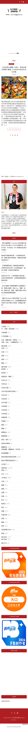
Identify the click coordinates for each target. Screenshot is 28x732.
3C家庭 (3, 326)
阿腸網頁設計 (25, 724)
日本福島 (4, 406)
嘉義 (2, 485)
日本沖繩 (4, 402)
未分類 (3, 464)
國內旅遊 (4, 346)
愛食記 (3, 503)
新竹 (2, 507)
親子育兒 (4, 537)
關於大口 (4, 543)
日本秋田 (4, 410)
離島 (2, 363)
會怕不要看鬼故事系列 (8, 460)
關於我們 (10, 727)
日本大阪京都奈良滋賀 (8, 391)
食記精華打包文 (6, 529)
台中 (2, 474)
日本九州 (4, 380)
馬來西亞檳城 (5, 443)
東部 (2, 359)
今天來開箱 (4, 336)
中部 (2, 348)
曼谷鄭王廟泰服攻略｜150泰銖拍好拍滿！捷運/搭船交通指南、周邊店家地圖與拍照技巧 (13, 258)
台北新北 (11, 63)
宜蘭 (2, 492)
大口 (2, 212)
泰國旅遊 (4, 417)
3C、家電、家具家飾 (7, 329)
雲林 (2, 526)
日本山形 (4, 395)
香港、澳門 (4, 439)
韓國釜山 (4, 432)
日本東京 (4, 399)
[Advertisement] (14, 159)
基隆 (2, 489)
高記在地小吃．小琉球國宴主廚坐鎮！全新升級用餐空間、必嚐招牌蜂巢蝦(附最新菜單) (13, 278)
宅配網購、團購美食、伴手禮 (10, 449)
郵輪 (2, 428)
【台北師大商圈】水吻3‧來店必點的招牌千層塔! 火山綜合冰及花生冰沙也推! (14, 69)
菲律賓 (3, 421)
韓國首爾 (4, 436)
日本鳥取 (4, 413)
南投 (2, 470)
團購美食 (4, 447)
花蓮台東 (4, 515)
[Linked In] (17, 135)
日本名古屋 (4, 388)
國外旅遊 (4, 367)
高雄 (2, 533)
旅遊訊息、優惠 (6, 376)
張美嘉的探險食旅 (5, 701)
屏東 (2, 496)
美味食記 (4, 468)
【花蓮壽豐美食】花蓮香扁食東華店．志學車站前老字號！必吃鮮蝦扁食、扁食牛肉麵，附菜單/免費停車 (13, 268)
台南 (2, 481)
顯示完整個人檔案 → (6, 228)
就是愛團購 (4, 453)
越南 (2, 425)
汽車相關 (4, 332)
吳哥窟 (3, 369)
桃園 (2, 511)
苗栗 (2, 518)
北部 (2, 352)
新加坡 (3, 373)
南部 (2, 356)
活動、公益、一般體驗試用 (9, 342)
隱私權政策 (17, 727)
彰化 (2, 500)
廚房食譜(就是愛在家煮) (8, 457)
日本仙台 (4, 384)
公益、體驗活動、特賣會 (9, 340)
